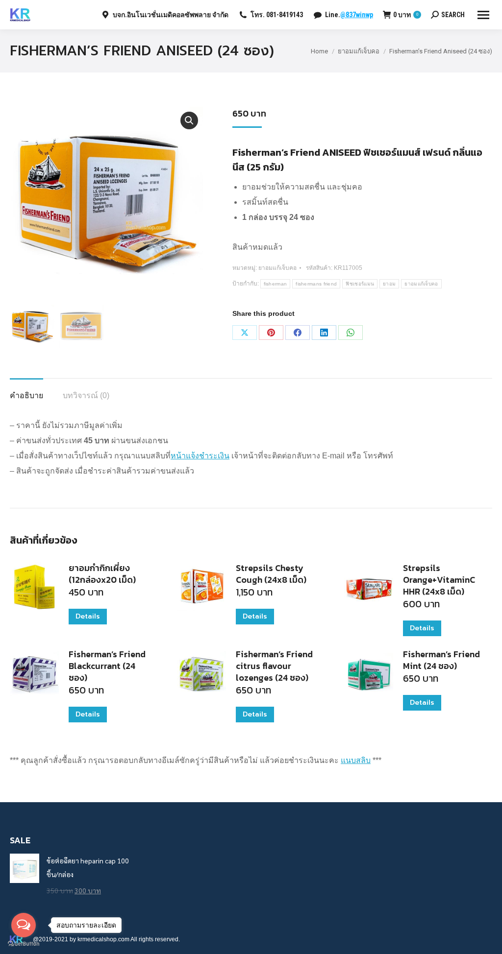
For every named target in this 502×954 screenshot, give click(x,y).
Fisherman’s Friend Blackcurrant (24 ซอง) (107, 666)
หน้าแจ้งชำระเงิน (200, 456)
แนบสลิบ (356, 760)
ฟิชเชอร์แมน (360, 283)
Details (87, 616)
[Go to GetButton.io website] (23, 944)
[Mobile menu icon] (483, 15)
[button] (189, 120)
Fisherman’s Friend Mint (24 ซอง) (441, 660)
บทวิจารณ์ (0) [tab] (86, 395)
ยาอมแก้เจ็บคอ (277, 267)
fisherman (275, 283)
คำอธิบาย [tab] (26, 395)
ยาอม (389, 283)
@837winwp (356, 15)
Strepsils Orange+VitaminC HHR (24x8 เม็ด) (439, 579)
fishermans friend (316, 283)
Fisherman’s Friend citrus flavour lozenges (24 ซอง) (274, 666)
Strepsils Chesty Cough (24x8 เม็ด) (271, 574)
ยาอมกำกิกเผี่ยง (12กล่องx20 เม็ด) (102, 574)
